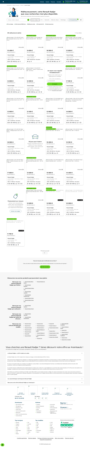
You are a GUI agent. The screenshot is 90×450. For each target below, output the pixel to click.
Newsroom (18, 412)
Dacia (17, 428)
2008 (37, 424)
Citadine (38, 404)
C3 (37, 428)
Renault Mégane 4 (41, 333)
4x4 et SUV (52, 404)
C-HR (51, 422)
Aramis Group (19, 415)
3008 (37, 427)
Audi (17, 432)
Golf (51, 425)
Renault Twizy (64, 337)
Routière (38, 407)
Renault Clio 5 (28, 325)
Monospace (38, 410)
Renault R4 (51, 323)
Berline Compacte (40, 406)
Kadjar (51, 427)
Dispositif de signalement (46, 439)
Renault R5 (27, 333)
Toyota (28, 432)
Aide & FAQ (18, 409)
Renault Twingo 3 (52, 325)
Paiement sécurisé (69, 438)
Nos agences (18, 406)
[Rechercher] (28, 20)
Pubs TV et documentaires (21, 414)
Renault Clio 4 (52, 331)
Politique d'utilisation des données (45, 438)
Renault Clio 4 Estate (53, 337)
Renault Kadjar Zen (41, 281)
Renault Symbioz (28, 327)
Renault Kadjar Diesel (29, 308)
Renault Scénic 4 (40, 327)
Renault (17, 422)
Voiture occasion (16, 5)
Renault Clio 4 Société (66, 339)
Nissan (17, 433)
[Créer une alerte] (2, 444)
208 (37, 422)
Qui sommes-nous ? (20, 404)
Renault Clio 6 (40, 323)
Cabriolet (52, 406)
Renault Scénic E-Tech (54, 333)
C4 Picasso (38, 430)
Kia (28, 425)
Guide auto (52, 409)
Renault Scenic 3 (65, 332)
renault (21, 5)
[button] (38, 19)
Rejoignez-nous (19, 407)
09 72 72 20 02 (19, 398)
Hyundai (29, 424)
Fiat (28, 422)
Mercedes (29, 430)
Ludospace (38, 412)
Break (37, 409)
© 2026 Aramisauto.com (45, 444)
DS (28, 433)
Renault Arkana (28, 331)
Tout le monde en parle (20, 410)
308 (37, 425)
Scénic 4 (52, 430)
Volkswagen (18, 430)
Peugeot (17, 424)
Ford (28, 427)
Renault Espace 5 (53, 335)
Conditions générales (22, 438)
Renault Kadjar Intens (29, 298)
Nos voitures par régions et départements (53, 412)
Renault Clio (64, 330)
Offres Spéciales (53, 407)
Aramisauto (9, 5)
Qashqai (52, 432)
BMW (28, 428)
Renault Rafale (28, 335)
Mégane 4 (52, 428)
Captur (37, 432)
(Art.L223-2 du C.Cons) (57, 90)
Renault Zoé (39, 338)
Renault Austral (28, 329)
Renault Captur (28, 323)
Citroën (17, 425)
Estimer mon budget (15, 211)
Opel (17, 427)
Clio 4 (51, 424)
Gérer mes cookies (59, 438)
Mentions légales (32, 438)
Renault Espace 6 (40, 325)
